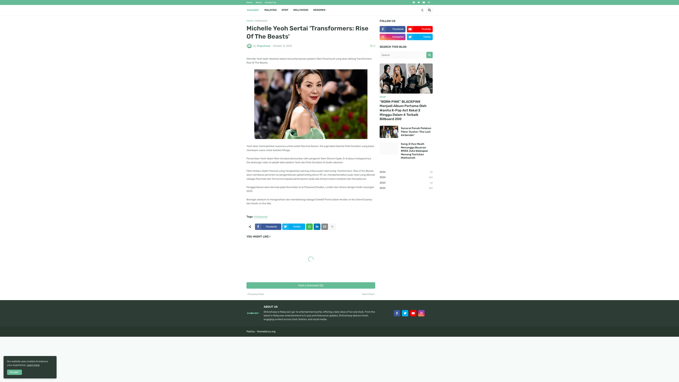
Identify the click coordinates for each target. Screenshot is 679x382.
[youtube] (424, 2)
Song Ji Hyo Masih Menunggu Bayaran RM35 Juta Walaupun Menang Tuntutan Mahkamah (414, 150)
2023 (406, 182)
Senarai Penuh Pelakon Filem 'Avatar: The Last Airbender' (416, 132)
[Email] (324, 227)
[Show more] (332, 227)
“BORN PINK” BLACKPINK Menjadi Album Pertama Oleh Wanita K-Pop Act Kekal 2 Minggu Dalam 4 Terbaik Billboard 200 (403, 110)
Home (249, 2)
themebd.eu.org (266, 331)
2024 (406, 177)
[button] (422, 10)
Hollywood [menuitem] (300, 9)
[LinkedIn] (317, 227)
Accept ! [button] (14, 372)
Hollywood (261, 21)
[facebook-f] (397, 313)
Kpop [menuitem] (285, 9)
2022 (406, 188)
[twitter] (419, 2)
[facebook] (414, 2)
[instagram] (429, 2)
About (259, 2)
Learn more (33, 365)
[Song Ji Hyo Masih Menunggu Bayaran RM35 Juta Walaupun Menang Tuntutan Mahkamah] (389, 148)
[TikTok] (429, 313)
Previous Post (256, 294)
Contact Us (270, 2)
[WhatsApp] (309, 227)
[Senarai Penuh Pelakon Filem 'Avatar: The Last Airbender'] (389, 132)
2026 (406, 171)
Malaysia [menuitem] (270, 9)
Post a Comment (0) (310, 285)
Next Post (367, 294)
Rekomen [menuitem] (319, 9)
